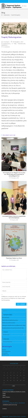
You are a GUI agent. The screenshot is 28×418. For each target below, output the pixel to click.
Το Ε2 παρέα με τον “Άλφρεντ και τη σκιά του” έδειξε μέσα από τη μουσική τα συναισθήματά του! (14, 174)
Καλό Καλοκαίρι (5, 317)
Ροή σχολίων (5, 353)
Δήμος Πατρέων (6, 397)
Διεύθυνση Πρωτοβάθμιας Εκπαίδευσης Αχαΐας (14, 391)
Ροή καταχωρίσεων (6, 351)
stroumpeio (6, 42)
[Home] (1, 15)
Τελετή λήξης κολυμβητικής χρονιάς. (10, 320)
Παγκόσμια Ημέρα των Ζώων (14, 258)
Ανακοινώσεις (6, 43)
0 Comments (6, 47)
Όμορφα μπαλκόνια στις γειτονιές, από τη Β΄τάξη (13, 328)
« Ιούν (13, 386)
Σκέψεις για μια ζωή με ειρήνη (8, 322)
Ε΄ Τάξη (14, 43)
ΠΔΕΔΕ (4, 395)
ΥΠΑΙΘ (4, 393)
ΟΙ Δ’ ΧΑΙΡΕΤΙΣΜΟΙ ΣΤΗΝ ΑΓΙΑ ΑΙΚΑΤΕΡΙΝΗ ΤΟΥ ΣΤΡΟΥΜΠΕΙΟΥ (14, 217)
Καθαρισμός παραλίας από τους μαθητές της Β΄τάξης (13, 325)
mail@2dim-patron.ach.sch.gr (10, 404)
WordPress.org (5, 354)
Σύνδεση (4, 349)
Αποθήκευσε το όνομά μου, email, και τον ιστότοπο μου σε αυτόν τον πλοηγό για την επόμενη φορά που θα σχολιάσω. (13, 298)
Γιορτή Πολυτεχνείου (15, 15)
